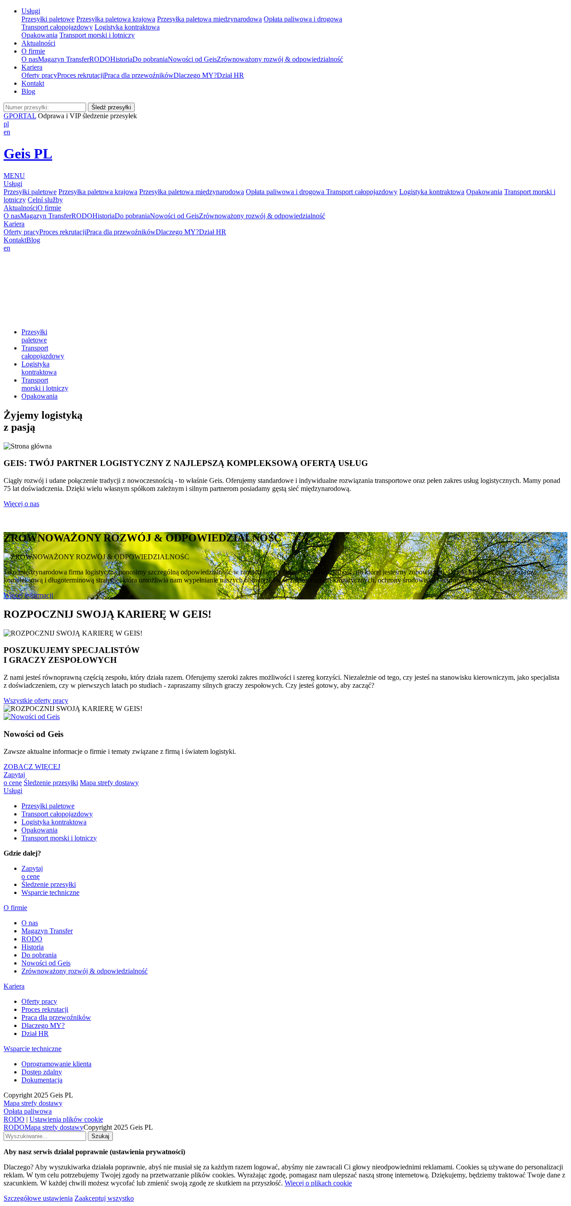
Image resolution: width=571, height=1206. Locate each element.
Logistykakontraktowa (39, 368)
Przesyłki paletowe (47, 19)
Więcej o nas (21, 503)
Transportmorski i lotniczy (44, 384)
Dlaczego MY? (195, 75)
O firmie (33, 51)
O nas (29, 59)
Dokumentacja (41, 1080)
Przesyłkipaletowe (34, 336)
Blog (28, 91)
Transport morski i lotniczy (97, 35)
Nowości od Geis (192, 59)
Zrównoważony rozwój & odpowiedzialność (280, 59)
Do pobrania (150, 59)
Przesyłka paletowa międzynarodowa (209, 19)
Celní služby (45, 200)
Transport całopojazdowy (57, 27)
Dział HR (230, 75)
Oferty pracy (39, 75)
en (7, 132)
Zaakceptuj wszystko (104, 1198)
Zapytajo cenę (14, 778)
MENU (14, 175)
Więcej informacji (28, 595)
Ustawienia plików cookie (66, 1119)
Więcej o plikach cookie (318, 1183)
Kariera (31, 67)
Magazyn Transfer (63, 59)
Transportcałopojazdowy (42, 352)
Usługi (30, 11)
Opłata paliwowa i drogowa (303, 19)
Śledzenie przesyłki (51, 782)
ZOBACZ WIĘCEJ (32, 766)
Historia (121, 59)
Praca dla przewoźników (139, 75)
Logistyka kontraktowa (127, 27)
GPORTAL (20, 116)
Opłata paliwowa (28, 1111)
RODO (99, 59)
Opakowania (39, 35)
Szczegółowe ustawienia (38, 1198)
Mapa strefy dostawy (109, 782)
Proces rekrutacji (80, 75)
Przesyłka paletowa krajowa (115, 19)
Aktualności (38, 43)
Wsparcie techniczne (50, 892)
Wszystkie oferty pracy (36, 700)
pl (6, 124)
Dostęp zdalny (41, 1072)
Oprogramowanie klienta (56, 1064)
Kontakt (32, 83)
